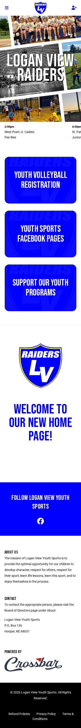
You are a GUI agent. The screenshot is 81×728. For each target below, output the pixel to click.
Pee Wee (10, 137)
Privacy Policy (46, 714)
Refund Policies (19, 714)
